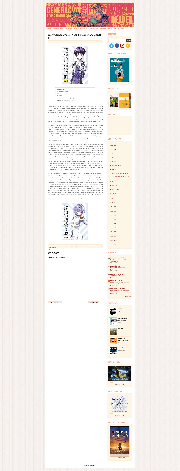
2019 (112, 207)
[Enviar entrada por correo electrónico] (49, 249)
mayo (114, 185)
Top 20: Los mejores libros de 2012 (123, 340)
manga (74, 246)
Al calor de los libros (117, 274)
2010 (112, 244)
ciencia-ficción (61, 246)
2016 (112, 219)
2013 (112, 232)
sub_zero (52, 42)
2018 (112, 211)
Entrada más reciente (55, 302)
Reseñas (68, 28)
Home (49, 28)
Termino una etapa (115, 275)
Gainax (69, 246)
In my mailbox (58, 28)
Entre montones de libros (118, 258)
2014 (112, 227)
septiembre (115, 165)
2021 (112, 198)
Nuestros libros (105, 28)
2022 (112, 161)
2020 (112, 203)
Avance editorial (79, 28)
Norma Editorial (82, 246)
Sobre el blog (118, 28)
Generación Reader (88, 465)
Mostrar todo (128, 296)
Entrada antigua (93, 302)
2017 (112, 215)
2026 (112, 145)
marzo (114, 189)
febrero (114, 193)
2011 (112, 240)
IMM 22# (120, 328)
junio (113, 181)
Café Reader (92, 28)
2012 (112, 236)
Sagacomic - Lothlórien (117, 288)
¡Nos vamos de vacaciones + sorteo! (122, 320)
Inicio (75, 301)
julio (113, 169)
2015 (112, 223)
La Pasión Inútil (115, 266)
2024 (112, 153)
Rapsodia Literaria (116, 280)
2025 (112, 149)
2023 (112, 157)
